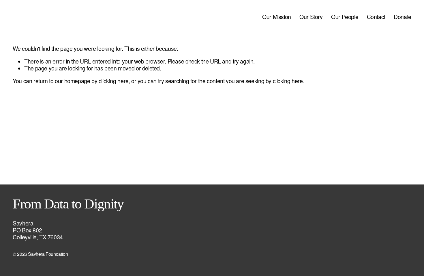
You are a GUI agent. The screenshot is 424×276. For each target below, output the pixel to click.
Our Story (311, 17)
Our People (344, 17)
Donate (402, 17)
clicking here (114, 81)
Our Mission (276, 17)
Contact (376, 17)
